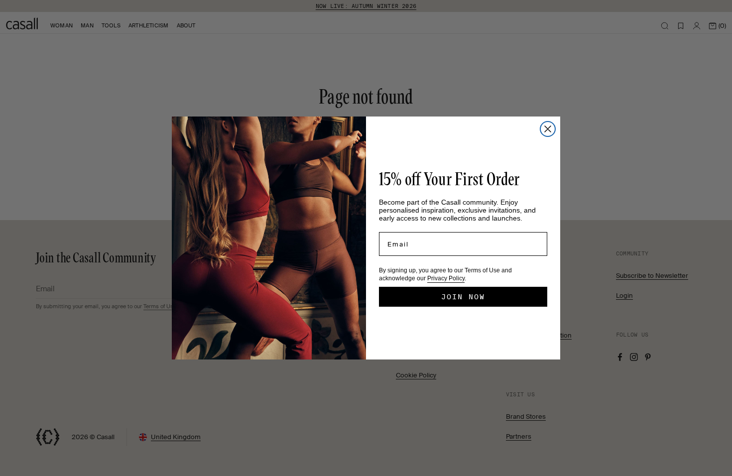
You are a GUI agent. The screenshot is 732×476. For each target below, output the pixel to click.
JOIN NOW (463, 297)
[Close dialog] (547, 128)
